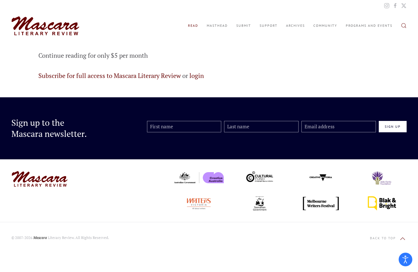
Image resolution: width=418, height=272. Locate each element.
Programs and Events (369, 25)
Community (325, 25)
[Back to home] (45, 25)
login (196, 75)
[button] (404, 25)
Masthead (217, 25)
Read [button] (193, 25)
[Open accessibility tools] (405, 259)
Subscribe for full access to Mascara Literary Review (109, 75)
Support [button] (269, 25)
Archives (295, 25)
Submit (243, 25)
